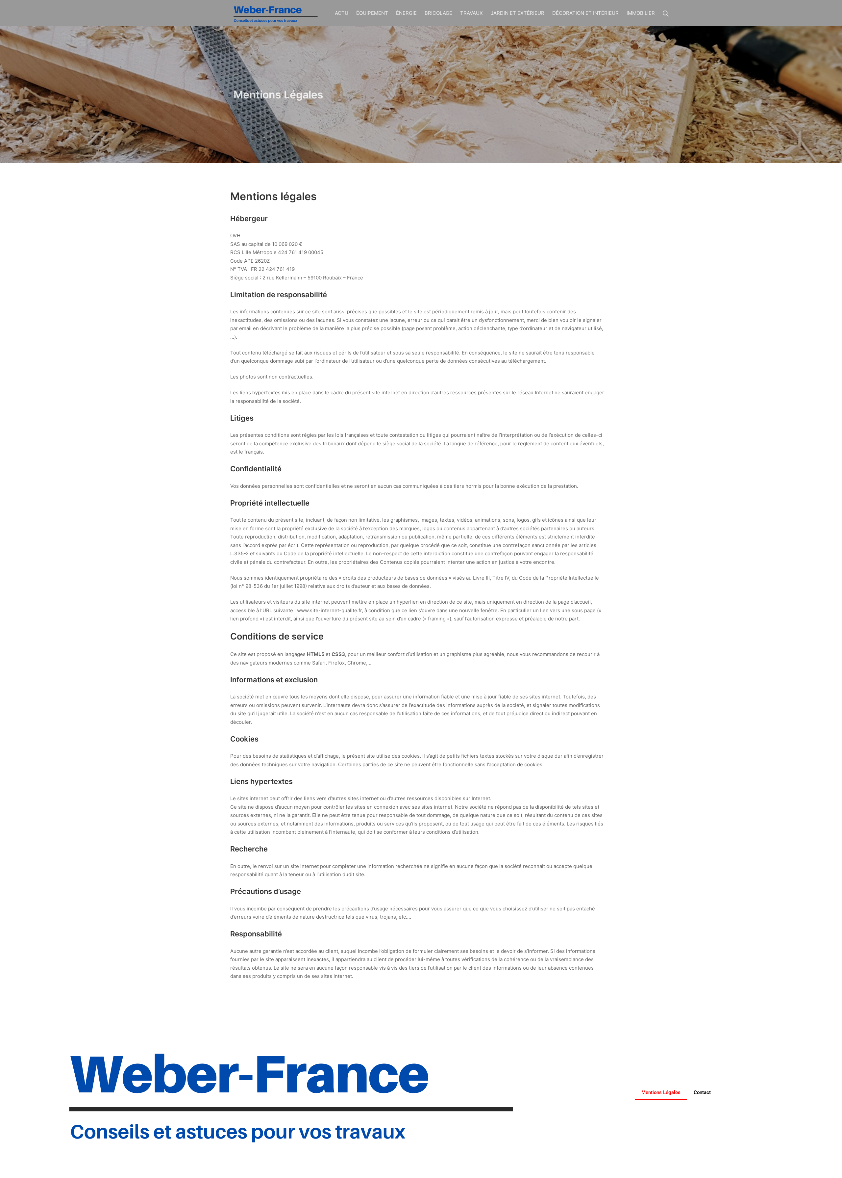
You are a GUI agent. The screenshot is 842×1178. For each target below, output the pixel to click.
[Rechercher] (666, 13)
